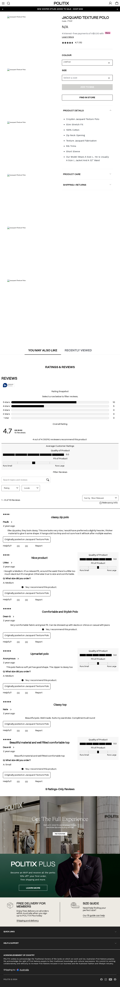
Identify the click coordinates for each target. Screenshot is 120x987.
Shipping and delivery (27, 921)
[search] (8, 3)
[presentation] (42, 351)
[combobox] (87, 78)
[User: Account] (110, 3)
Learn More (68, 37)
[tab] (43, 351)
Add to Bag (87, 87)
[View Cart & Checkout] (117, 3)
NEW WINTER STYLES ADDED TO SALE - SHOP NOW (60, 9)
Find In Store (87, 98)
